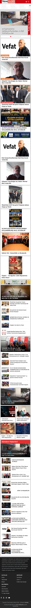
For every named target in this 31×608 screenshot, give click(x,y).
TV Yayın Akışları (5, 593)
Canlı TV (19, 579)
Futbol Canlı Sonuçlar (21, 581)
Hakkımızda (4, 579)
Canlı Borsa (19, 577)
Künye (3, 577)
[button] (10, 36)
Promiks (26, 602)
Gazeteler (4, 586)
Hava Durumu (5, 588)
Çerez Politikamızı (20, 604)
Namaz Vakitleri (5, 591)
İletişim (3, 581)
